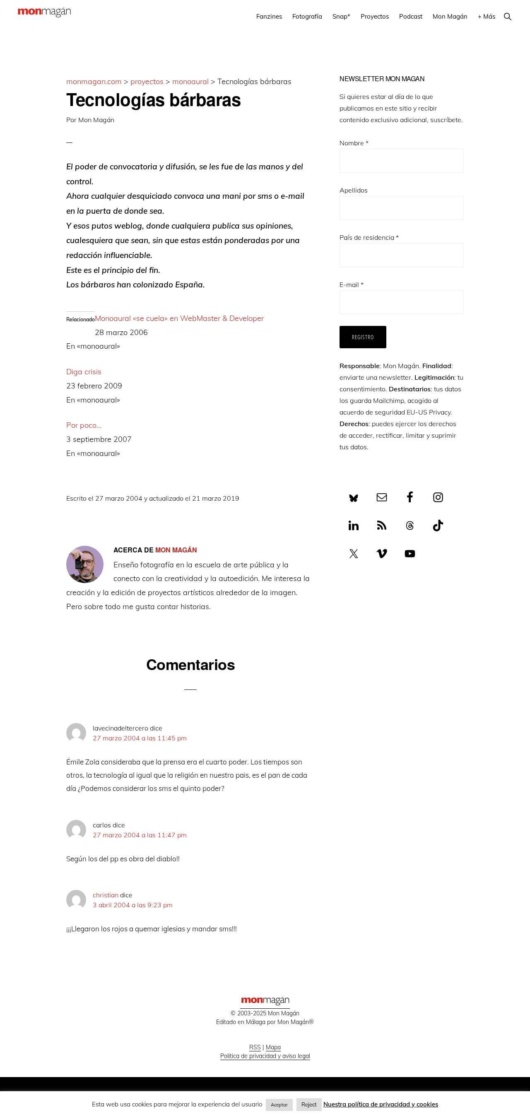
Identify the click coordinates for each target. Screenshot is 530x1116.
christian (105, 895)
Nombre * (354, 143)
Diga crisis (83, 371)
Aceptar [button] (279, 1105)
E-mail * (352, 284)
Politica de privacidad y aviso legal (265, 1056)
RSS (255, 1047)
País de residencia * (369, 237)
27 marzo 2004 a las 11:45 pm (140, 738)
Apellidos (354, 190)
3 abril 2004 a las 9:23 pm (133, 905)
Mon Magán (96, 120)
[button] (507, 16)
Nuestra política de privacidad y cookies (380, 1104)
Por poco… (83, 425)
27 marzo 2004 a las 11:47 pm (140, 835)
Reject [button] (309, 1104)
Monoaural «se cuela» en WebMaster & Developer (179, 318)
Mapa (273, 1047)
